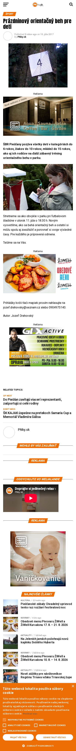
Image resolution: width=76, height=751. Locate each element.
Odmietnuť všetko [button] (54, 737)
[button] (38, 745)
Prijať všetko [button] (18, 737)
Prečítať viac (30, 713)
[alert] (38, 717)
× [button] (72, 686)
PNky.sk (22, 37)
